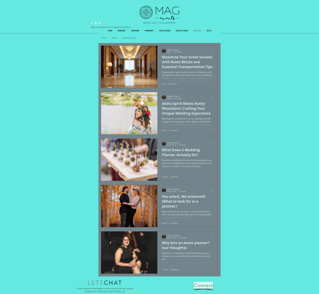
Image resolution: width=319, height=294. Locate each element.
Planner (114, 38)
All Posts (104, 38)
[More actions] (213, 50)
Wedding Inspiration (129, 38)
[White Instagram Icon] (95, 23)
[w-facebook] (92, 23)
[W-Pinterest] (99, 23)
